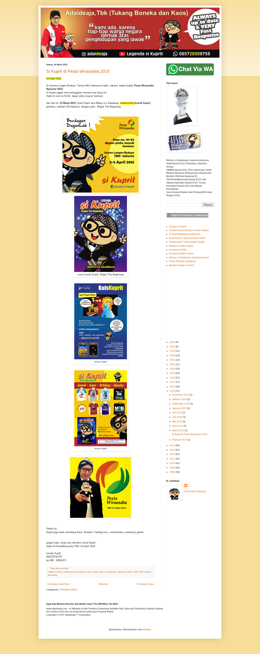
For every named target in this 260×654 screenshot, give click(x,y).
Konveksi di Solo (177, 249)
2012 (172, 454)
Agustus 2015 (179, 408)
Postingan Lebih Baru (58, 584)
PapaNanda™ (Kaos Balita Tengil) (187, 242)
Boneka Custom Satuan (181, 246)
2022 (172, 360)
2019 (172, 373)
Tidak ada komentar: (59, 568)
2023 (172, 355)
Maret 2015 (178, 430)
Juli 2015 (177, 412)
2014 (172, 445)
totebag (147, 572)
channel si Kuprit (177, 226)
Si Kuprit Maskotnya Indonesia (184, 234)
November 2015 (181, 394)
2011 (172, 458)
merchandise (111, 572)
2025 (172, 346)
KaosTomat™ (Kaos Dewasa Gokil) (187, 238)
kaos (88, 572)
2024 (172, 351)
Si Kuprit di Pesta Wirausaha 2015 (77, 71)
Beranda (103, 584)
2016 (172, 386)
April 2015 (177, 426)
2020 (172, 368)
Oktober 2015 (179, 399)
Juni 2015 (177, 417)
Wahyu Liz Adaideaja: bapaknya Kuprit (189, 257)
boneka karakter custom (181, 253)
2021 (172, 364)
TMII (141, 572)
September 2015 (181, 403)
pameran (122, 572)
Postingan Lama (145, 584)
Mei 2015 (177, 421)
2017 (172, 382)
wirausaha (52, 575)
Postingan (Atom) (68, 589)
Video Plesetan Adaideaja (182, 261)
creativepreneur (70, 572)
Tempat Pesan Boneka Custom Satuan (189, 230)
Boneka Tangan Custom (181, 265)
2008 (172, 472)
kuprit (101, 572)
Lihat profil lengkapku (195, 491)
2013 (172, 450)
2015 (172, 391)
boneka (58, 572)
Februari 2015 (179, 439)
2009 (172, 467)
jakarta (82, 572)
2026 (172, 342)
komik (94, 572)
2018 (172, 377)
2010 (172, 463)
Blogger (147, 629)
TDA (135, 572)
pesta (129, 572)
